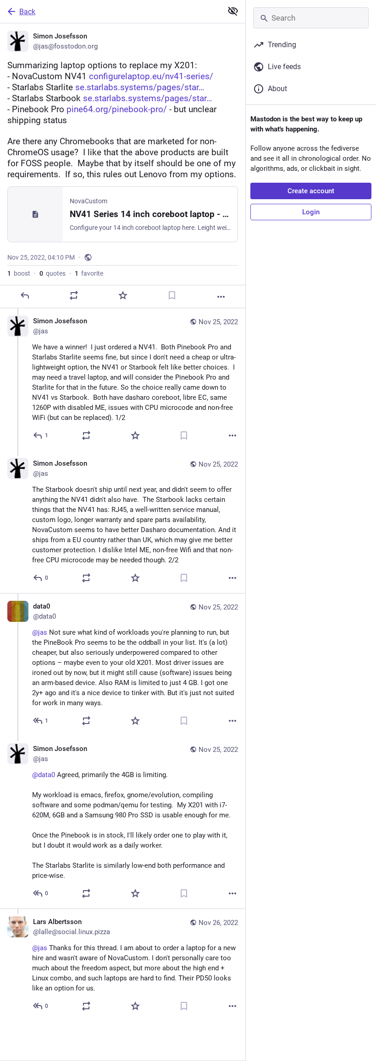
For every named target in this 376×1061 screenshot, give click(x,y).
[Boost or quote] (73, 295)
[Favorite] (122, 295)
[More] (221, 296)
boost (18, 273)
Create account (311, 191)
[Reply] (24, 295)
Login (311, 212)
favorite (89, 273)
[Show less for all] (233, 11)
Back (27, 11)
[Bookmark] (171, 295)
